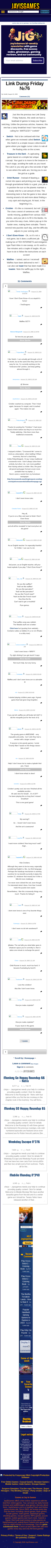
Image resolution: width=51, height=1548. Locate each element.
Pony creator (36, 1491)
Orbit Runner (13, 178)
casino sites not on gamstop (20, 23)
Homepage (29, 1058)
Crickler (9, 208)
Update (25, 1041)
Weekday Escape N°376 (24, 1142)
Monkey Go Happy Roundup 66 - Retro (24, 1079)
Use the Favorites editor (26, 1409)
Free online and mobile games (26, 6)
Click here (14, 628)
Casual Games (26, 1482)
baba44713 (19, 493)
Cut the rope (25, 1489)
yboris (19, 729)
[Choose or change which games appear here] (28, 1390)
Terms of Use (21, 1535)
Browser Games (41, 1482)
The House (37, 1489)
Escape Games (39, 1484)
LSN (19, 559)
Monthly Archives (26, 1420)
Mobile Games (11, 1484)
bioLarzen (19, 540)
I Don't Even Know (15, 235)
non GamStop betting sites (37, 23)
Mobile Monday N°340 (25, 1175)
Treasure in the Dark (16, 154)
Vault (19, 316)
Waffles (10, 259)
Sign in (20, 1067)
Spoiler (27, 340)
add (26, 1396)
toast (21, 266)
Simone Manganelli (16, 331)
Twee (19, 446)
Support (32, 1535)
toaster (12, 269)
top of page (34, 1063)
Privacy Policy (7, 1535)
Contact (31, 1538)
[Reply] (40, 308)
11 (22, 1150)
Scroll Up (19, 1058)
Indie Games (25, 1484)
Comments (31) (24, 96)
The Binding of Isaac (20, 1491)
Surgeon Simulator (10, 1489)
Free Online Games (9, 1482)
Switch (10, 136)
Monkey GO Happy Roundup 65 (24, 1108)
